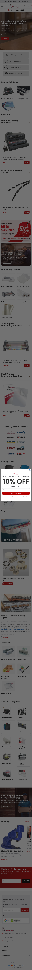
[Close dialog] (30, 470)
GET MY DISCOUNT (16, 493)
